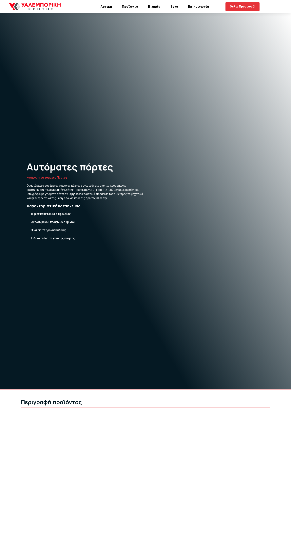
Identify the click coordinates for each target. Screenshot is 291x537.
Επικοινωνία (198, 6)
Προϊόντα (130, 6)
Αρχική (106, 6)
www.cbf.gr (102, 481)
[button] (242, 6)
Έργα (174, 6)
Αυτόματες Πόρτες (54, 177)
